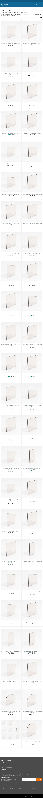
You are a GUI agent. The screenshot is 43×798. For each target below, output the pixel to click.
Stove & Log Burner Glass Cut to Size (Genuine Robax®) (11, 741)
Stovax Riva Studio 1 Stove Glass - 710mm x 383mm (11, 163)
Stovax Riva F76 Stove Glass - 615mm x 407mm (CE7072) (32, 73)
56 (29, 750)
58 (33, 750)
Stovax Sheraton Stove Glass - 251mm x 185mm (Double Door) (32, 283)
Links (40, 0)
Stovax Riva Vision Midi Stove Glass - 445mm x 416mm (32, 223)
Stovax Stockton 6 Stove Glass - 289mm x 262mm (32, 437)
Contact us (20, 788)
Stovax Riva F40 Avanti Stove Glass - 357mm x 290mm (10, 43)
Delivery (20, 789)
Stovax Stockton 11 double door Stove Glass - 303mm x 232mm (32, 314)
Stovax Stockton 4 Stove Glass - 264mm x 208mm (32, 375)
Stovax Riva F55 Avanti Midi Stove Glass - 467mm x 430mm (32, 44)
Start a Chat (4, 770)
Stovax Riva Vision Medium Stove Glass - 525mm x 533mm (11, 224)
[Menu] (34, 4)
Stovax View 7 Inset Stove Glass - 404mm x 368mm (11, 591)
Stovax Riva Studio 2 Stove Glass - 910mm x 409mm (32, 163)
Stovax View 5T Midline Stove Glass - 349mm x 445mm (32, 561)
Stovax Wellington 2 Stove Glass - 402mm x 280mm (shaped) (32, 682)
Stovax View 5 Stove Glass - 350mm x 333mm (11, 561)
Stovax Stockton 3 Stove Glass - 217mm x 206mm (11, 375)
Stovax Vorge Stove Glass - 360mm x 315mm (11, 681)
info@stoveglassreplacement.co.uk (7, 767)
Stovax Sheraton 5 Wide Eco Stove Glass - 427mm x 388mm (11, 283)
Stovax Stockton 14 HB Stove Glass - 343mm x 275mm (32, 344)
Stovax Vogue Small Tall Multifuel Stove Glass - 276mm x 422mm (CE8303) (11, 652)
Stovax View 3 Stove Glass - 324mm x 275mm (32, 499)
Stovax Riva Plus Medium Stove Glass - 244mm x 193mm (32, 103)
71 (39, 750)
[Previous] (21, 751)
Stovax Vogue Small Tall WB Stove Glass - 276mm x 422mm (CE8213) (32, 652)
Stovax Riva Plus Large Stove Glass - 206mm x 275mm (10, 103)
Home (1, 8)
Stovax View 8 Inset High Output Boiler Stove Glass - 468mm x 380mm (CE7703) (32, 592)
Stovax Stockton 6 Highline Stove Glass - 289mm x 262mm (11, 437)
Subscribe (39, 779)
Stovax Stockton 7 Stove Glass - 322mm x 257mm (11, 468)
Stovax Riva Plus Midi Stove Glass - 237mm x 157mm (11, 133)
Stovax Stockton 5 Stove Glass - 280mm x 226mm (11, 405)
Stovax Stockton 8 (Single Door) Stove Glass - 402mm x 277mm (10, 500)
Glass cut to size (3, 789)
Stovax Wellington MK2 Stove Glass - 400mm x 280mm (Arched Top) (32, 712)
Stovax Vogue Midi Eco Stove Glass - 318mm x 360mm (32, 622)
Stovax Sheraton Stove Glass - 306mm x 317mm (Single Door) (10, 314)
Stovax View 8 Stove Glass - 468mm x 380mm (11, 622)
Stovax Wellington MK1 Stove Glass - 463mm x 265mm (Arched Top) (10, 712)
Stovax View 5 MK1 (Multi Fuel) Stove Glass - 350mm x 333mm (32, 532)
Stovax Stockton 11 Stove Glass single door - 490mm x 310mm (10, 345)
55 (27, 750)
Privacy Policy (33, 788)
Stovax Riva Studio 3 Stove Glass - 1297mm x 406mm (11, 194)
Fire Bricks (2, 788)
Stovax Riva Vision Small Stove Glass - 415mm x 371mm (10, 253)
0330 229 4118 (4, 763)
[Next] (41, 751)
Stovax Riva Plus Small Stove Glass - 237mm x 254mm (32, 133)
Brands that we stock (13, 788)
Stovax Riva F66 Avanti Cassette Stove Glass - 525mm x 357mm (10, 74)
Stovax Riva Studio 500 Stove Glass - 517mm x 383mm (32, 194)
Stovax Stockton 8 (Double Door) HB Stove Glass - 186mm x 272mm (32, 469)
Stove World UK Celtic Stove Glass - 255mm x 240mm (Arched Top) (32, 742)
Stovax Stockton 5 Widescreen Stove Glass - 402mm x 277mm (32, 406)
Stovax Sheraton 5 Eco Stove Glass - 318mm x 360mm (32, 253)
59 (35, 750)
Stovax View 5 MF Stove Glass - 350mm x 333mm (10, 531)
